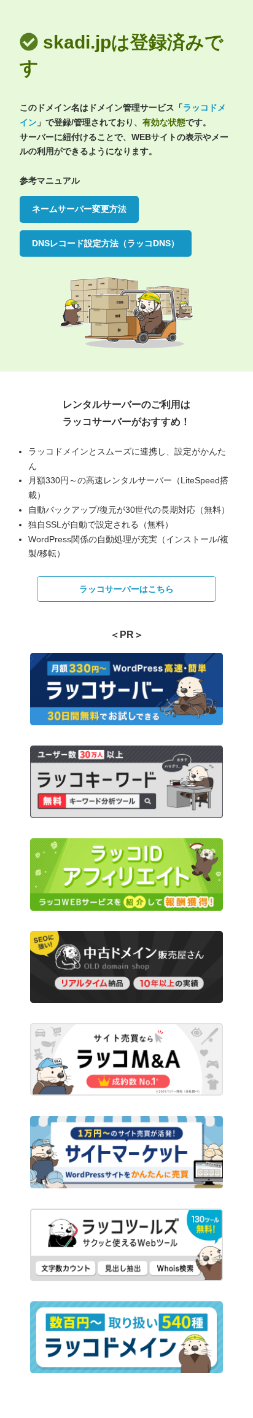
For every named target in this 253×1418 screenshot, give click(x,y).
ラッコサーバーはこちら (126, 589)
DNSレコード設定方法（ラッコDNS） (105, 243)
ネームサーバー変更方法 (79, 209)
